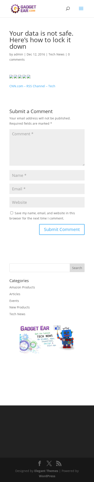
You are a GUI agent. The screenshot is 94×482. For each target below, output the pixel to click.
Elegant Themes (46, 471)
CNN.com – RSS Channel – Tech (32, 86)
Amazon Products (22, 287)
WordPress (47, 476)
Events (14, 301)
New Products (19, 307)
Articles (14, 294)
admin (18, 54)
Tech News (56, 54)
